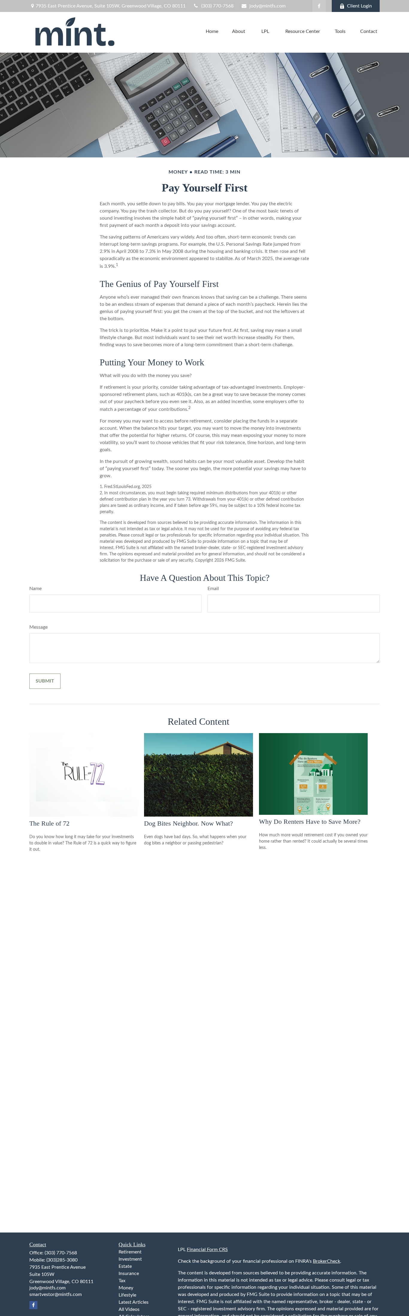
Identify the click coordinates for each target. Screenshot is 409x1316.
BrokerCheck (326, 1261)
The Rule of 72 (49, 823)
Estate (125, 1266)
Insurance (129, 1273)
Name (35, 588)
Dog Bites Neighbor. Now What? (188, 823)
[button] (212, 31)
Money (126, 1287)
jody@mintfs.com (267, 6)
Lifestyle (127, 1295)
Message (38, 627)
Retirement (130, 1252)
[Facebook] (319, 6)
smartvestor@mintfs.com (55, 1294)
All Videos (129, 1309)
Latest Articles (134, 1302)
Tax (122, 1280)
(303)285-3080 (62, 1260)
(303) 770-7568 (217, 6)
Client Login (359, 6)
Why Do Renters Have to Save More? (309, 821)
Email (213, 588)
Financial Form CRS (207, 1249)
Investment (130, 1259)
